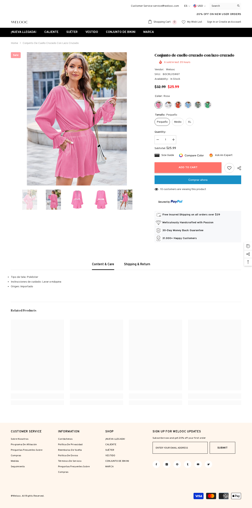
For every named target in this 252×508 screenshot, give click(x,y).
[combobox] (222, 6)
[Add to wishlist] (229, 168)
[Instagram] (166, 464)
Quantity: (160, 132)
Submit (222, 448)
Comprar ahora (198, 179)
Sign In (211, 22)
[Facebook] (156, 464)
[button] (12, 200)
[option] (77, 119)
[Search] (225, 6)
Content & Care (103, 264)
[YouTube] (198, 464)
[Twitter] (208, 464)
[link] (37, 396)
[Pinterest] (177, 464)
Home (14, 43)
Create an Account (230, 22)
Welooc (170, 69)
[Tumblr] (187, 464)
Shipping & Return (137, 264)
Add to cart (188, 167)
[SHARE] (237, 168)
